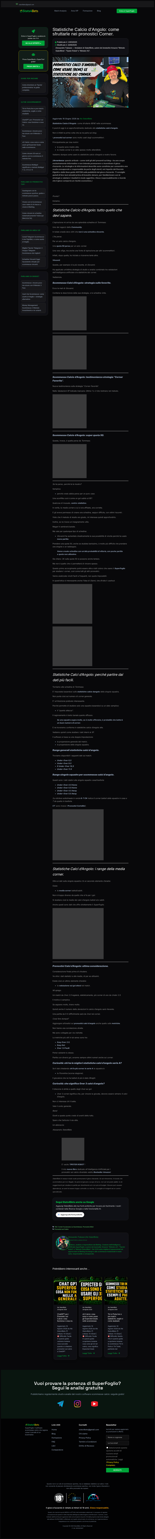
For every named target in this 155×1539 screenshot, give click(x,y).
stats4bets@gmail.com (26, 4)
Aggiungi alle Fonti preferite (70, 1214)
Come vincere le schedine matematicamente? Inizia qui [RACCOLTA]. (32, 215)
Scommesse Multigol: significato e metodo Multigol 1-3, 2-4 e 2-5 (33, 167)
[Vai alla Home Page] (28, 11)
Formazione (87, 11)
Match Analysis (60, 11)
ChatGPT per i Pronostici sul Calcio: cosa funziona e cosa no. (33, 122)
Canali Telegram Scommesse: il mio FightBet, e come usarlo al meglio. (33, 239)
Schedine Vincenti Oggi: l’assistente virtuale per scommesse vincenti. (31, 261)
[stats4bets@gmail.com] (17, 4)
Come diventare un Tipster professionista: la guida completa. (32, 87)
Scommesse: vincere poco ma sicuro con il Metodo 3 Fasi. (32, 133)
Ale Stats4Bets (86, 118)
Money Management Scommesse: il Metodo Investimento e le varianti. (31, 307)
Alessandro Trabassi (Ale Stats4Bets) (83, 1237)
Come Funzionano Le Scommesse (70, 1227)
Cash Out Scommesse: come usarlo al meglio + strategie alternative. (33, 296)
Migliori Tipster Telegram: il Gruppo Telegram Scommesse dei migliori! (32, 250)
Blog (99, 11)
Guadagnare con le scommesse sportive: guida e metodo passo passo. (33, 193)
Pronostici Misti (88, 1227)
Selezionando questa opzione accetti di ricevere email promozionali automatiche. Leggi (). (116, 1456)
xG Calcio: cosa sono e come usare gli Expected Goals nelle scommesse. (33, 144)
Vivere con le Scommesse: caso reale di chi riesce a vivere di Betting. (32, 204)
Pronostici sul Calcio (61, 1229)
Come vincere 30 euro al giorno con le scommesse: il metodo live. (32, 155)
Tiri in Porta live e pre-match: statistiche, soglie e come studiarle (33, 111)
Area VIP (74, 11)
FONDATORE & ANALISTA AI (77, 1240)
